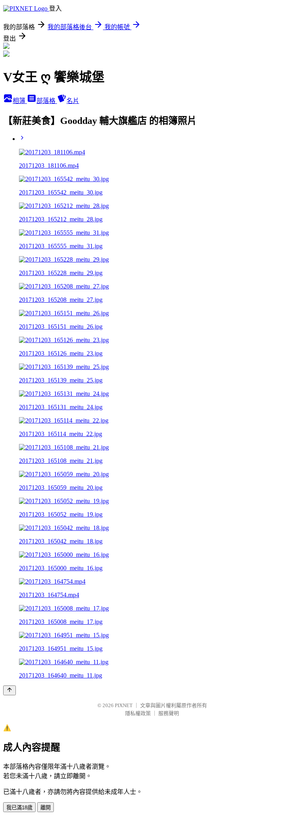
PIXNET (124, 705)
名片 (72, 100)
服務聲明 (168, 713)
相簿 (20, 100)
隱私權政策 (138, 713)
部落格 (46, 100)
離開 (45, 808)
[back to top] (9, 690)
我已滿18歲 (19, 808)
